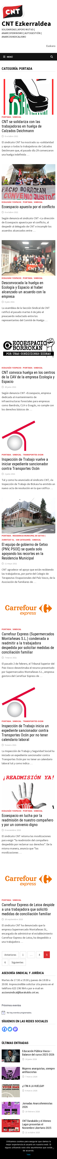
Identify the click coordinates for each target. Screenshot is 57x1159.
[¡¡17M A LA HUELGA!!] (11, 1086)
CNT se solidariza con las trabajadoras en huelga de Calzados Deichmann (21, 126)
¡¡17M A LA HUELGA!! (33, 1086)
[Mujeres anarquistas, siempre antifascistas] (11, 1069)
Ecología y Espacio (11, 202)
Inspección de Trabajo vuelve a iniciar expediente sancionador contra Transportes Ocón (25, 464)
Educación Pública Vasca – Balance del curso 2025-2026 (38, 1052)
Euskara (50, 46)
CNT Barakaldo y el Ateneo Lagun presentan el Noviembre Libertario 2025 (36, 1124)
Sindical (17, 117)
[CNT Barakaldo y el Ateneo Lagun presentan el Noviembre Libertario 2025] (11, 1121)
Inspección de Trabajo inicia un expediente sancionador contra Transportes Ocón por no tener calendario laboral (25, 733)
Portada (6, 117)
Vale (29, 1154)
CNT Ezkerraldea (26, 23)
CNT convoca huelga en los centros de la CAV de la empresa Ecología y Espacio (28, 377)
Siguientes (17, 962)
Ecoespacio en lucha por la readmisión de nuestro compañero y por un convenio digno (27, 820)
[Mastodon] (15, 1029)
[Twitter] (9, 1029)
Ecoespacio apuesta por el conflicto (28, 207)
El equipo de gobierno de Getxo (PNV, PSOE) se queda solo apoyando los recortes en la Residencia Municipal (25, 551)
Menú (10, 56)
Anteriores (10, 954)
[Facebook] (4, 1029)
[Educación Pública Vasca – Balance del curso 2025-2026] (11, 1051)
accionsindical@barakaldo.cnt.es (20, 992)
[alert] (19, 1012)
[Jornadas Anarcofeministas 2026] (11, 1104)
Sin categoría (23, 539)
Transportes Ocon (33, 454)
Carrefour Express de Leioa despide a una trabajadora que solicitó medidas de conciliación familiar (28, 909)
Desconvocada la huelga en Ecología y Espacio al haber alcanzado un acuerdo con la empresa (24, 290)
